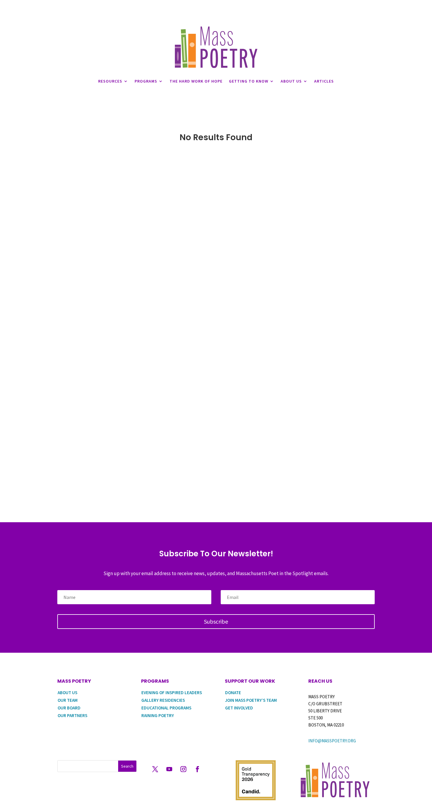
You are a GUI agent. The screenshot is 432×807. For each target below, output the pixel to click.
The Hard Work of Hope (196, 81)
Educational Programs (166, 708)
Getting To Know (248, 81)
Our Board (69, 708)
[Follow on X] (155, 769)
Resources (110, 81)
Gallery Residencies (163, 700)
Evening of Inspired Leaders (171, 692)
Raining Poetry (157, 715)
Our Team (68, 700)
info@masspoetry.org (332, 741)
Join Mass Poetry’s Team (251, 700)
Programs (146, 81)
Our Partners (72, 715)
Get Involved (239, 708)
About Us (291, 81)
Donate (233, 692)
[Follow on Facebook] (197, 769)
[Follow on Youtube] (169, 769)
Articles (324, 81)
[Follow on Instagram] (183, 769)
